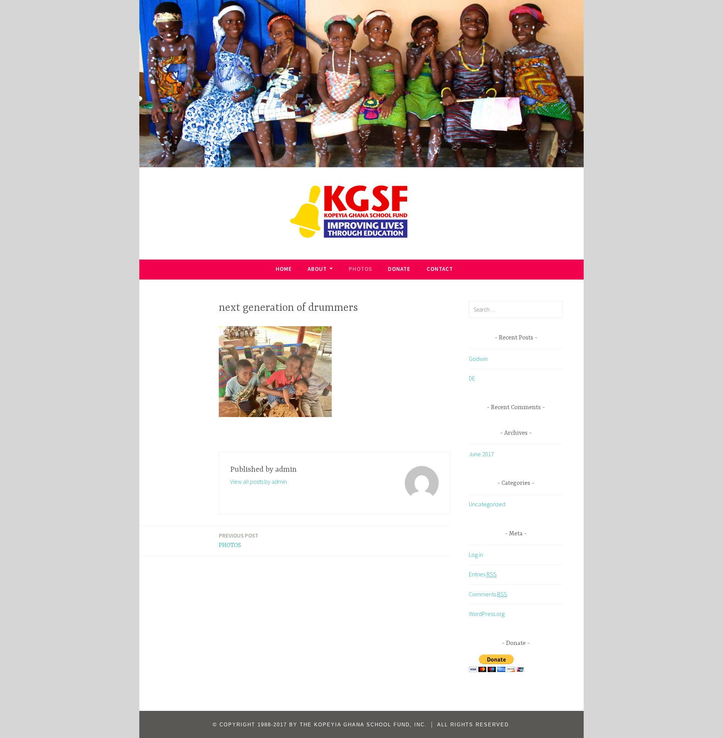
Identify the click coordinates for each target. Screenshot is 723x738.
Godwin (478, 358)
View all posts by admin (258, 481)
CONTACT (440, 268)
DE (472, 378)
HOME (284, 268)
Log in (476, 554)
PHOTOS (360, 268)
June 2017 (481, 454)
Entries (483, 574)
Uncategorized (487, 504)
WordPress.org (487, 613)
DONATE (399, 268)
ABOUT (317, 268)
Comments (488, 594)
